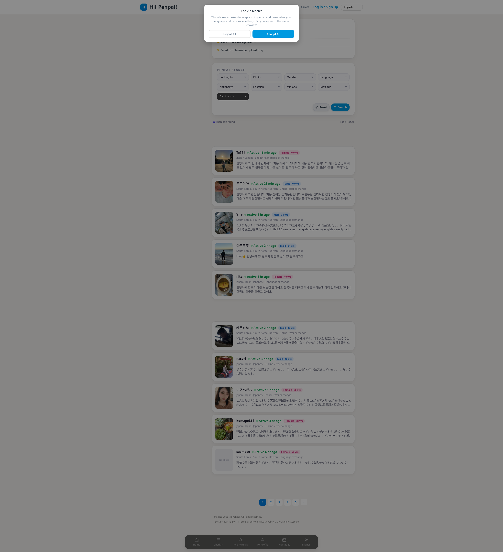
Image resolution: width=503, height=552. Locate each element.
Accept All (273, 34)
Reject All (229, 34)
